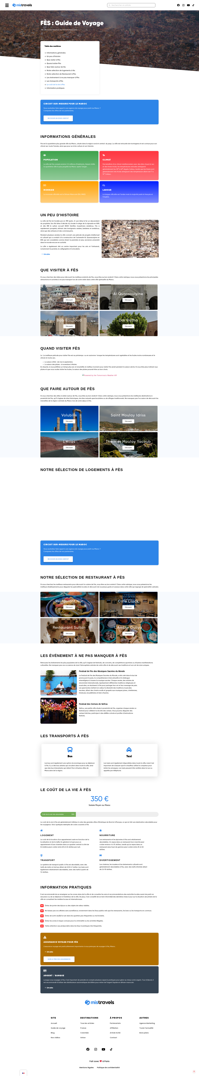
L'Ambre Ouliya (128, 628)
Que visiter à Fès (53, 60)
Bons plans (144, 1033)
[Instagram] (183, 5)
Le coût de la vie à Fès (56, 85)
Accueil (54, 1023)
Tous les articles (87, 1023)
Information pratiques (55, 88)
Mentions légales (88, 1067)
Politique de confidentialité (108, 1067)
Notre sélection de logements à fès (61, 70)
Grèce (83, 1037)
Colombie (84, 1033)
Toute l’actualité (146, 1028)
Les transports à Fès (55, 81)
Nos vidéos (55, 1037)
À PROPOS (116, 1017)
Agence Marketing (147, 1023)
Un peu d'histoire (53, 56)
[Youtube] (188, 5)
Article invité (115, 1033)
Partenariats (115, 1023)
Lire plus (47, 254)
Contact (113, 1037)
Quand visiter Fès (54, 63)
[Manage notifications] (194, 1071)
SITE (53, 1017)
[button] (70, 254)
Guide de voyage (58, 1028)
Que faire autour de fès (56, 67)
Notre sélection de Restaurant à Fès (61, 74)
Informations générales (56, 53)
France (83, 1028)
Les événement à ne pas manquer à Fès (63, 78)
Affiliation (114, 1028)
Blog (53, 1033)
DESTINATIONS (89, 1017)
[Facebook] (178, 5)
